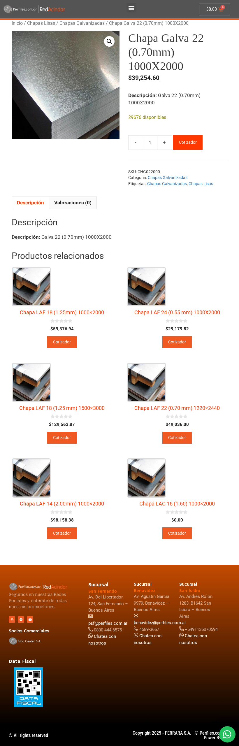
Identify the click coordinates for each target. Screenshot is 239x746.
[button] (131, 8)
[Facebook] (21, 619)
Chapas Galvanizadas (82, 23)
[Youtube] (30, 619)
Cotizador (188, 142)
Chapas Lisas (41, 23)
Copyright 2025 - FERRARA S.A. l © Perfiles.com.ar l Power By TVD (181, 735)
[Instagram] (12, 619)
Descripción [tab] (30, 203)
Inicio (17, 23)
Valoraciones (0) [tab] (73, 203)
